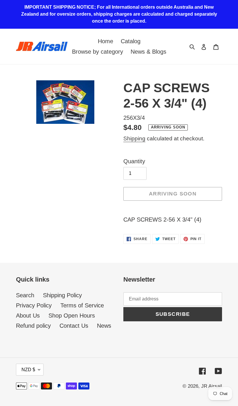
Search (25, 295)
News (104, 325)
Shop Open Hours (71, 315)
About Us (28, 315)
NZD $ (28, 369)
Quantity (134, 161)
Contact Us (73, 325)
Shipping (134, 138)
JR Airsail (211, 386)
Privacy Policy (34, 305)
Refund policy (33, 325)
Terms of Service (82, 305)
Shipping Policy (62, 295)
